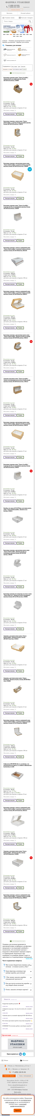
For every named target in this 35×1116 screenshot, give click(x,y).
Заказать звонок (15, 9)
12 (21, 36)
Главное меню (9, 18)
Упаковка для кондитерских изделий (19, 40)
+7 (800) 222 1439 (14, 7)
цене (19, 66)
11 (17, 36)
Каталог (25, 1060)
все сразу (23, 73)
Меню (6, 1060)
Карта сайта (17, 1092)
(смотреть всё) (14, 999)
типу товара (14, 66)
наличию (23, 66)
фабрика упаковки (17, 2)
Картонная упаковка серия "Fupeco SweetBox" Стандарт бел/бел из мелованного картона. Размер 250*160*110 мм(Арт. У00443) (17, 466)
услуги (24, 69)
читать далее (29, 958)
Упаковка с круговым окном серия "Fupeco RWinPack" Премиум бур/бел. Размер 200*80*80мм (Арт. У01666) (17, 679)
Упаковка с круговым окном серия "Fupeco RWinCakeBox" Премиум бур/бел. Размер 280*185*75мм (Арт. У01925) (15, 637)
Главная (4, 40)
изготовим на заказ (17, 69)
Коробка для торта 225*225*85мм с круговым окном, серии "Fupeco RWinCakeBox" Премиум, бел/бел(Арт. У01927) (17, 509)
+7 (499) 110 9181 (14, 5)
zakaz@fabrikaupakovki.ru (19, 1085)
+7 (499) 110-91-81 (19, 1072)
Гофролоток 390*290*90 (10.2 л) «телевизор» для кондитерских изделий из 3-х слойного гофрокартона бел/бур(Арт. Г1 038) (18, 765)
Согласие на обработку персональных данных (17, 1094)
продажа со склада (7, 69)
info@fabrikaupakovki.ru (17, 1087)
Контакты (9, 13)
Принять (17, 1110)
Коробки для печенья (23, 42)
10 (14, 36)
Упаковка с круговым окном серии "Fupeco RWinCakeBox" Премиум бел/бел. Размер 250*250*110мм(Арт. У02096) (15, 852)
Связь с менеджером (25, 1076)
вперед (18, 73)
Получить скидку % (10, 110)
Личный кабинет (26, 13)
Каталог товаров (27, 18)
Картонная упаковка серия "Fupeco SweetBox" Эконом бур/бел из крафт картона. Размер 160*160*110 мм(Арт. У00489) (16, 79)
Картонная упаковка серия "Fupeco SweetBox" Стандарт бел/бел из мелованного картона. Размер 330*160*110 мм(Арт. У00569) (17, 207)
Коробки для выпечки (8, 42)
